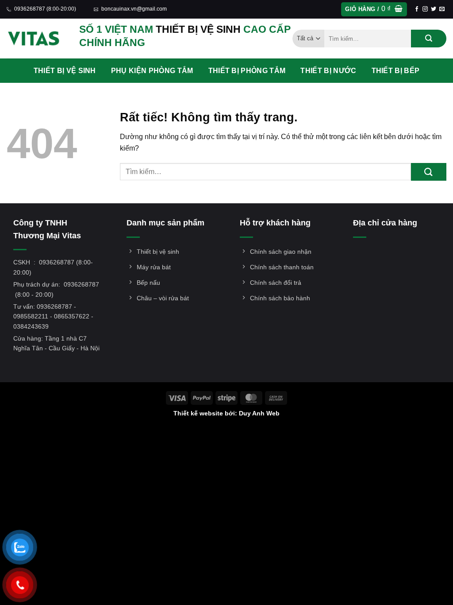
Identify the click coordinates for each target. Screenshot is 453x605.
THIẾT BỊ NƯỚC (328, 70)
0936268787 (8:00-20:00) (45, 9)
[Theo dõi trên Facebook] (416, 9)
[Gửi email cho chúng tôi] (442, 9)
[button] (374, 9)
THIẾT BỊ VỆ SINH (65, 70)
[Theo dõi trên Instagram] (425, 9)
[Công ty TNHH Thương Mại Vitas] (36, 38)
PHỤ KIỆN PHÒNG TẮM (152, 70)
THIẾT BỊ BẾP (396, 70)
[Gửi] (428, 38)
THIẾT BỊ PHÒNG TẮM (247, 70)
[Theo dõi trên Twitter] (433, 9)
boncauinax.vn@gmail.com (134, 9)
